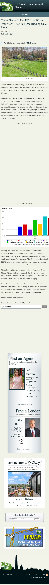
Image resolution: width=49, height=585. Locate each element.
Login (21, 503)
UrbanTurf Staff (8, 34)
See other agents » (24, 404)
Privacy (31, 575)
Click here (31, 43)
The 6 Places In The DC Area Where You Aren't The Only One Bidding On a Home (24, 23)
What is (33, 503)
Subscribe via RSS (40, 575)
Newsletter (19, 575)
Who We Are (11, 575)
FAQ (20, 505)
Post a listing (32, 505)
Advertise (25, 575)
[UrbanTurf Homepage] (12, 9)
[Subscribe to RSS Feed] (47, 575)
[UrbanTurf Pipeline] (24, 548)
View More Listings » (24, 499)
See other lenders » (24, 449)
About (4, 575)
